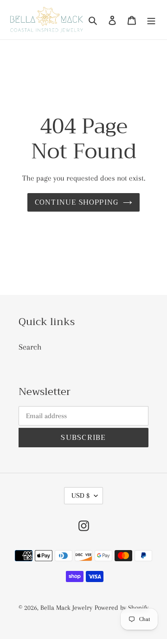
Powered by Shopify (121, 607)
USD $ (80, 495)
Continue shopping (77, 202)
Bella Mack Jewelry (66, 607)
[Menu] (151, 20)
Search (30, 346)
